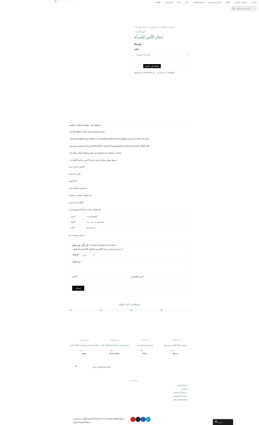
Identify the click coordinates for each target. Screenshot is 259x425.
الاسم (75, 276)
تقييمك (76, 254)
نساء (179, 2)
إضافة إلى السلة (152, 66)
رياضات (254, 2)
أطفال (227, 2)
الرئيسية (171, 27)
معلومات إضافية (82, 125)
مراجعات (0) (96, 125)
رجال (187, 2)
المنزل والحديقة (215, 2)
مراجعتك (77, 261)
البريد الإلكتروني (138, 276)
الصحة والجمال (199, 2)
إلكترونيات (169, 2)
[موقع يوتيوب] (133, 419)
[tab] (72, 125)
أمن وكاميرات (153, 27)
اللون (136, 49)
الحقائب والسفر (240, 2)
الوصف (72, 125)
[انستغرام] (138, 419)
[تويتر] (148, 419)
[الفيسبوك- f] (143, 419)
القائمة (158, 2)
